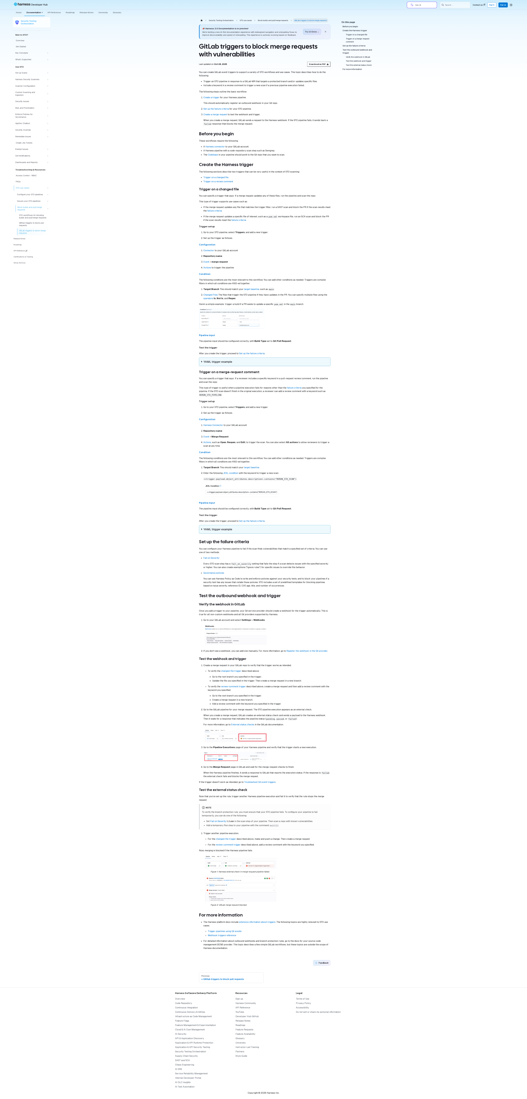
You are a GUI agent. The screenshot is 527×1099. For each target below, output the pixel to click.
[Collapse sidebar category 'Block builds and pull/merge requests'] (48, 208)
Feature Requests (244, 1029)
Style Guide (241, 1056)
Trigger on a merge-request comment (357, 40)
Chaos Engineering (184, 1064)
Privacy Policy (303, 1003)
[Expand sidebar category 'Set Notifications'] (48, 156)
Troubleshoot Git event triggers (260, 782)
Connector (208, 250)
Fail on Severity (211, 558)
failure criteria (214, 210)
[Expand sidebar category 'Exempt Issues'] (48, 149)
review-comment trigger (233, 686)
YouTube (240, 1012)
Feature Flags (182, 1020)
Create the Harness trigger (355, 30)
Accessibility (302, 1007)
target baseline (251, 289)
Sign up (503, 5)
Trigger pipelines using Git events (225, 931)
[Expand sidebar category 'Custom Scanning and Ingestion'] (48, 94)
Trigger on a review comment (218, 181)
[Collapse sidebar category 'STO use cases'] (48, 188)
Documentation (34, 12)
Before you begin (350, 26)
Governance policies (213, 572)
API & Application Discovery (189, 1038)
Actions (207, 267)
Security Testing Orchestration (190, 1051)
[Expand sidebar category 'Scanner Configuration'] (48, 86)
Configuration (207, 244)
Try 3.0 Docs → (312, 31)
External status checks (242, 724)
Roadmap (70, 12)
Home (19, 12)
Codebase (213, 154)
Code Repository (183, 1003)
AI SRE (178, 1069)
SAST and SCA (182, 1060)
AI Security (180, 1034)
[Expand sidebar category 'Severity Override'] (48, 130)
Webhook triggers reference (222, 935)
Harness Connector (213, 425)
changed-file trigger (231, 671)
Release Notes (86, 12)
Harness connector (215, 146)
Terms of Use (302, 998)
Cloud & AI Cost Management (190, 1029)
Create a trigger (211, 97)
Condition (205, 274)
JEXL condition (230, 473)
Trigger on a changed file (216, 177)
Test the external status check (359, 65)
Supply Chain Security (186, 1056)
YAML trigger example (218, 362)
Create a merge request (215, 114)
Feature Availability (245, 1034)
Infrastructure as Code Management (193, 1016)
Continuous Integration (186, 1007)
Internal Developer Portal (188, 1077)
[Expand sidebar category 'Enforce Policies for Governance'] (48, 116)
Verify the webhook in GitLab (358, 57)
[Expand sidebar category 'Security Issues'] (48, 101)
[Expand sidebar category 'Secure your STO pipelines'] (48, 201)
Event (206, 261)
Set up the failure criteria (216, 108)
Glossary (117, 12)
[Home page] (201, 20)
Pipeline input (207, 335)
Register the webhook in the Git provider (306, 650)
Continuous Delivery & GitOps (190, 1012)
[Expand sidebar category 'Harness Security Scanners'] (48, 79)
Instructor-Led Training (247, 1047)
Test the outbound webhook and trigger (357, 51)
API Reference (54, 12)
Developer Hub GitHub (247, 1016)
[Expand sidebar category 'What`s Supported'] (48, 60)
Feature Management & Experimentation (195, 1025)
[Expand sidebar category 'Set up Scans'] (48, 73)
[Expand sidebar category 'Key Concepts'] (48, 53)
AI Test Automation (184, 1086)
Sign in (491, 5)
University (103, 12)
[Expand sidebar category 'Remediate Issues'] (48, 137)
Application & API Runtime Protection (194, 1042)
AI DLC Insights (183, 1082)
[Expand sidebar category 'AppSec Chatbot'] (48, 123)
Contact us (478, 5)
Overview (180, 998)
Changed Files (210, 294)
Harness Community (246, 1003)
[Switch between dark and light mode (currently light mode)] (511, 5)
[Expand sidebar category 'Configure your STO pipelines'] (48, 195)
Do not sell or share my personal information (318, 1012)
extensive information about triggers (257, 922)
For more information (352, 69)
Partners (240, 1051)
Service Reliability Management (191, 1073)
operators (208, 298)
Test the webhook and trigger (358, 61)
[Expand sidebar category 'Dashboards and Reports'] (48, 162)
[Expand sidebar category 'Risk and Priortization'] (48, 108)
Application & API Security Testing (192, 1047)
